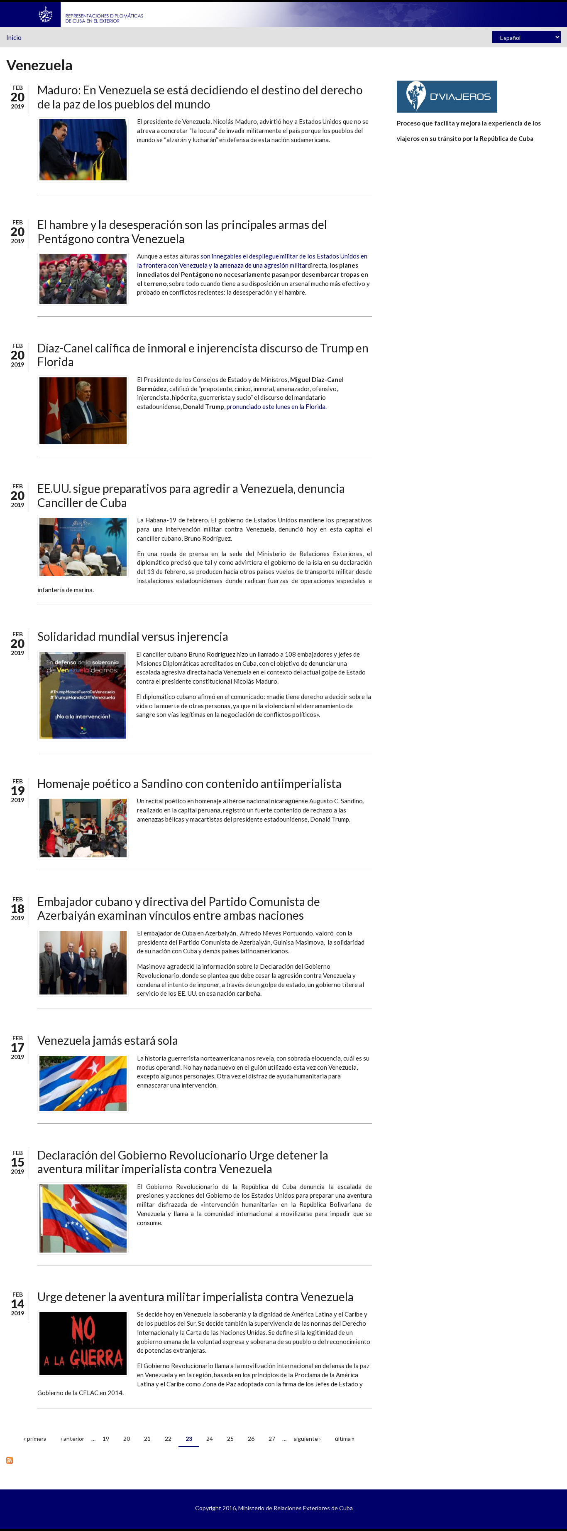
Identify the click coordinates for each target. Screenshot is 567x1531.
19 (106, 1438)
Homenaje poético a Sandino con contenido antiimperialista (189, 783)
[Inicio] (91, 13)
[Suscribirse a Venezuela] (189, 1460)
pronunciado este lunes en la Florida (276, 406)
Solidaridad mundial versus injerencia (132, 636)
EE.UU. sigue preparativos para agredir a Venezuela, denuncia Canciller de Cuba (191, 495)
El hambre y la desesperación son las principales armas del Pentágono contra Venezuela (182, 231)
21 (147, 1438)
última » (344, 1438)
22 (168, 1438)
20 (126, 1438)
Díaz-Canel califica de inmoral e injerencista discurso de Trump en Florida (203, 355)
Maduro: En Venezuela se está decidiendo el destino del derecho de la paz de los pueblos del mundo (200, 97)
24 (209, 1438)
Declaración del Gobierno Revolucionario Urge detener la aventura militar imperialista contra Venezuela (182, 1162)
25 (230, 1438)
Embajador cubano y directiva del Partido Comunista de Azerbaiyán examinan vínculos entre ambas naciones (178, 908)
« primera (34, 1438)
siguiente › (307, 1438)
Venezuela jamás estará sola (107, 1040)
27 (272, 1438)
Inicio (14, 37)
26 (251, 1438)
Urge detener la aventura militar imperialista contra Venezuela (195, 1297)
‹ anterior (72, 1438)
